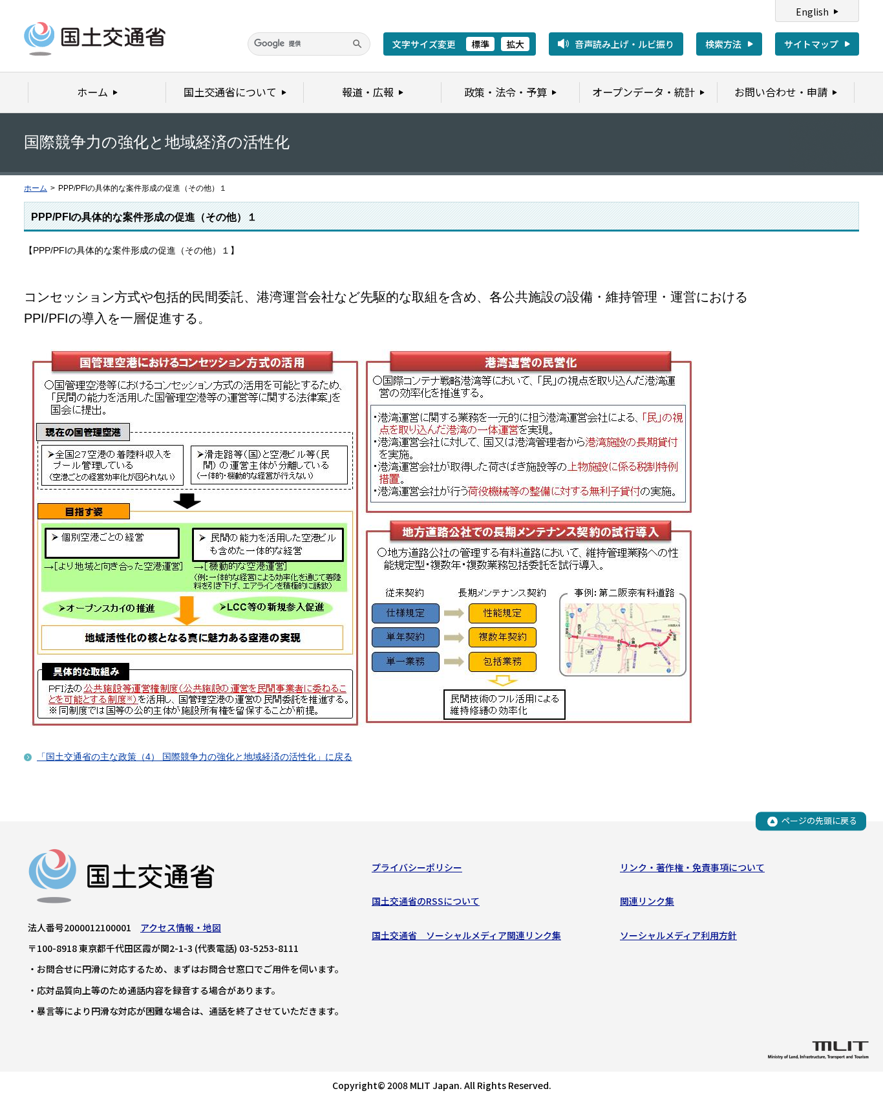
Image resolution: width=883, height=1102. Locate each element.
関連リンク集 (647, 900)
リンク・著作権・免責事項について (692, 867)
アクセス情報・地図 (180, 927)
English (812, 11)
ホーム (35, 188)
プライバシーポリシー (417, 867)
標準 (480, 44)
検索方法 (723, 44)
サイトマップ (811, 44)
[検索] (357, 44)
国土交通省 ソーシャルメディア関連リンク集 (466, 935)
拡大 (515, 44)
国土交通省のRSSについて (426, 900)
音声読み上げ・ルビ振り (624, 44)
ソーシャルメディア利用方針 (678, 935)
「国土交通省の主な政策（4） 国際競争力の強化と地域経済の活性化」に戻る (194, 756)
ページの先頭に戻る (819, 821)
